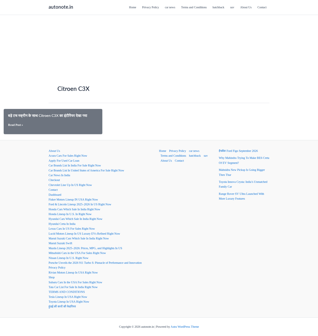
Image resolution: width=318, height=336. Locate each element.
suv (232, 7)
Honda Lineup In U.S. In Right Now (70, 214)
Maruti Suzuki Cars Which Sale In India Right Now (79, 238)
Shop (52, 277)
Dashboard (55, 194)
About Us (246, 7)
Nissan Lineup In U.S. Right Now (69, 258)
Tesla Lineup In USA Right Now (68, 296)
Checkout (54, 180)
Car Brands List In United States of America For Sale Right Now (86, 170)
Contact (261, 7)
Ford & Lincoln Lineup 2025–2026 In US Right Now (80, 204)
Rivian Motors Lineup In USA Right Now (73, 272)
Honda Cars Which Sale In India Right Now (74, 209)
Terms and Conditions (194, 7)
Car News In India (59, 175)
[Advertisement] (159, 42)
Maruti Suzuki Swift (60, 243)
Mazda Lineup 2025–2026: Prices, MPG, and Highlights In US (85, 248)
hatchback (218, 7)
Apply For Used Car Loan (64, 160)
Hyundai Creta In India (62, 223)
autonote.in (61, 7)
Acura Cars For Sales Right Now (68, 155)
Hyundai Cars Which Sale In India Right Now (76, 218)
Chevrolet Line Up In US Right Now (70, 185)
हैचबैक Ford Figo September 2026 (238, 150)
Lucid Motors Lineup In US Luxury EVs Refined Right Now (84, 233)
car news (170, 7)
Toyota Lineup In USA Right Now (69, 301)
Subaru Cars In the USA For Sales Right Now (75, 282)
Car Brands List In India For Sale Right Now (75, 165)
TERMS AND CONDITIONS (67, 291)
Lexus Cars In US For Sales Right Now (72, 228)
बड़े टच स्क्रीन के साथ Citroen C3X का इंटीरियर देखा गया (47, 116)
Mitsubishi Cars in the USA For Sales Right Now (77, 253)
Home (132, 7)
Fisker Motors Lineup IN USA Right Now (73, 199)
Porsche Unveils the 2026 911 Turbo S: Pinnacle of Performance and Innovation (95, 262)
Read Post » (15, 125)
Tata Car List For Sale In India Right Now (73, 287)
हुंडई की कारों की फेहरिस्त (62, 306)
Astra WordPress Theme (185, 326)
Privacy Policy (150, 7)
